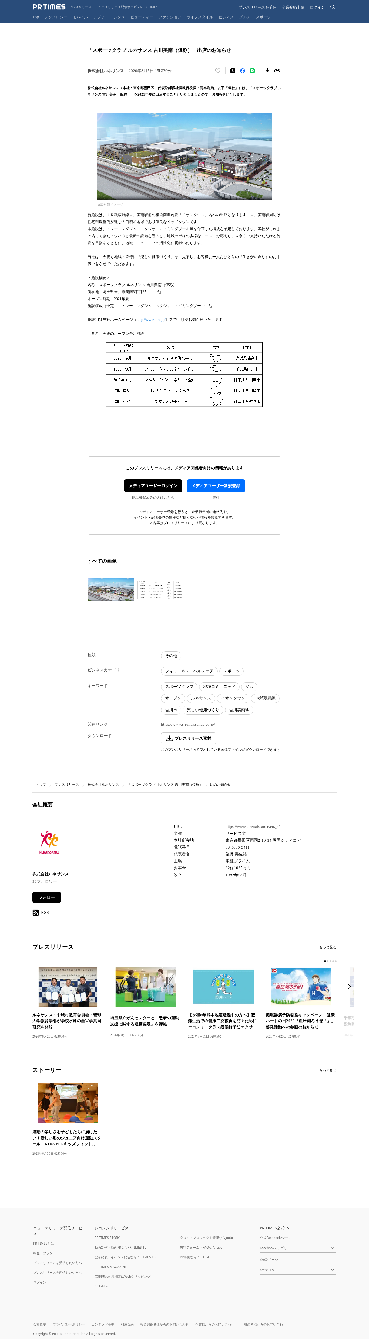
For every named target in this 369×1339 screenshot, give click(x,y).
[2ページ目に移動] (327, 961)
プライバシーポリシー (69, 1324)
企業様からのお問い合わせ (214, 1324)
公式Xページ (269, 1259)
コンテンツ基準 (103, 1324)
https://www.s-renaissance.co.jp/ (188, 724)
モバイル (80, 16)
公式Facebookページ (275, 1237)
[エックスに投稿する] (233, 70)
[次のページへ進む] (351, 987)
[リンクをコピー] (277, 70)
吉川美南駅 (239, 710)
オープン (173, 698)
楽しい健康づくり (203, 710)
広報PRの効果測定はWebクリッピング (122, 1276)
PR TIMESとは (43, 1243)
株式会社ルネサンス (103, 785)
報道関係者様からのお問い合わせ (164, 1324)
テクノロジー (56, 16)
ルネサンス (201, 698)
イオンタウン (233, 698)
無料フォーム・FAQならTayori (202, 1247)
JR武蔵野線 (265, 698)
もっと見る (328, 947)
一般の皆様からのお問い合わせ (263, 1324)
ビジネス (226, 16)
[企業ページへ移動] (49, 843)
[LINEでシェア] (252, 70)
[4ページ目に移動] (333, 961)
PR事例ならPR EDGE (195, 1257)
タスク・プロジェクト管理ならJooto (206, 1237)
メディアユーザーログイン (153, 486)
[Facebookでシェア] (242, 70)
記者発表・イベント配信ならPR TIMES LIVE (126, 1257)
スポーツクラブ (179, 686)
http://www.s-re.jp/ (151, 320)
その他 (171, 656)
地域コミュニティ (219, 686)
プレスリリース (67, 785)
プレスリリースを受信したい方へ (57, 1262)
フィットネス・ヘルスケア (189, 671)
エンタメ (117, 16)
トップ (41, 785)
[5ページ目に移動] (336, 961)
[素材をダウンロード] (267, 70)
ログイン (317, 7)
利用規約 (127, 1324)
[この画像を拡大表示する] (111, 590)
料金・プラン (43, 1253)
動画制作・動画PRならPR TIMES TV (120, 1247)
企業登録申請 (293, 7)
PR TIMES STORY (107, 1237)
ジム (249, 686)
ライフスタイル (200, 16)
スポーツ (263, 16)
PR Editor (101, 1286)
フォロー (47, 897)
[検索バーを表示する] (333, 7)
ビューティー (141, 16)
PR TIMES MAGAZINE (111, 1267)
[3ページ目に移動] (330, 961)
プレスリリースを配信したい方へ (57, 1272)
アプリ (99, 16)
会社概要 (39, 1324)
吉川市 (171, 710)
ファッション (170, 16)
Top (36, 16)
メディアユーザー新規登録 (216, 486)
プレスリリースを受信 (257, 7)
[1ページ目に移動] (325, 961)
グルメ (244, 16)
